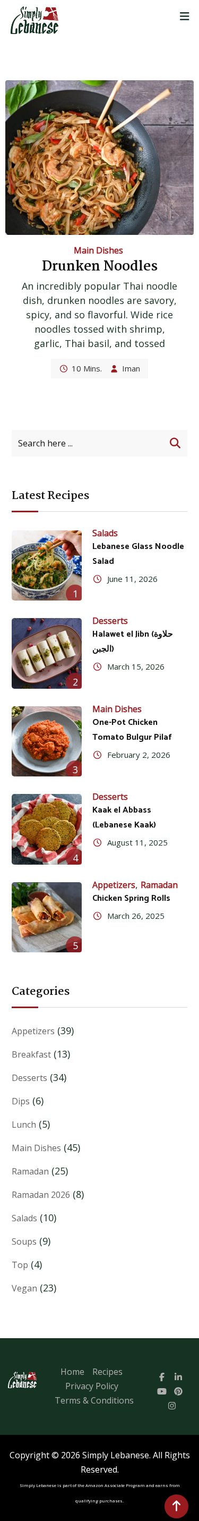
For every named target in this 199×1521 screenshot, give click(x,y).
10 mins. (87, 368)
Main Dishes (98, 250)
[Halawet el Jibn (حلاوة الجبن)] (47, 653)
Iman (131, 368)
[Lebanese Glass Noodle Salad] (47, 565)
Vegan (24, 1288)
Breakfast (31, 1054)
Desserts (110, 621)
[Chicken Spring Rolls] (47, 917)
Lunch (24, 1124)
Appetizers (113, 885)
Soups (24, 1241)
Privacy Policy (91, 1386)
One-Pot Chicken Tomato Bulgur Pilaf (132, 730)
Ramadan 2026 (41, 1195)
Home (72, 1372)
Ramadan (159, 885)
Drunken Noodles (100, 267)
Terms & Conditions (94, 1400)
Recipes (107, 1372)
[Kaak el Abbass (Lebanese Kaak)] (47, 829)
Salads (105, 533)
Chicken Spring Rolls (131, 898)
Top (20, 1265)
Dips (21, 1101)
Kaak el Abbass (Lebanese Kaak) (124, 817)
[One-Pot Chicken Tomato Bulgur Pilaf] (47, 741)
